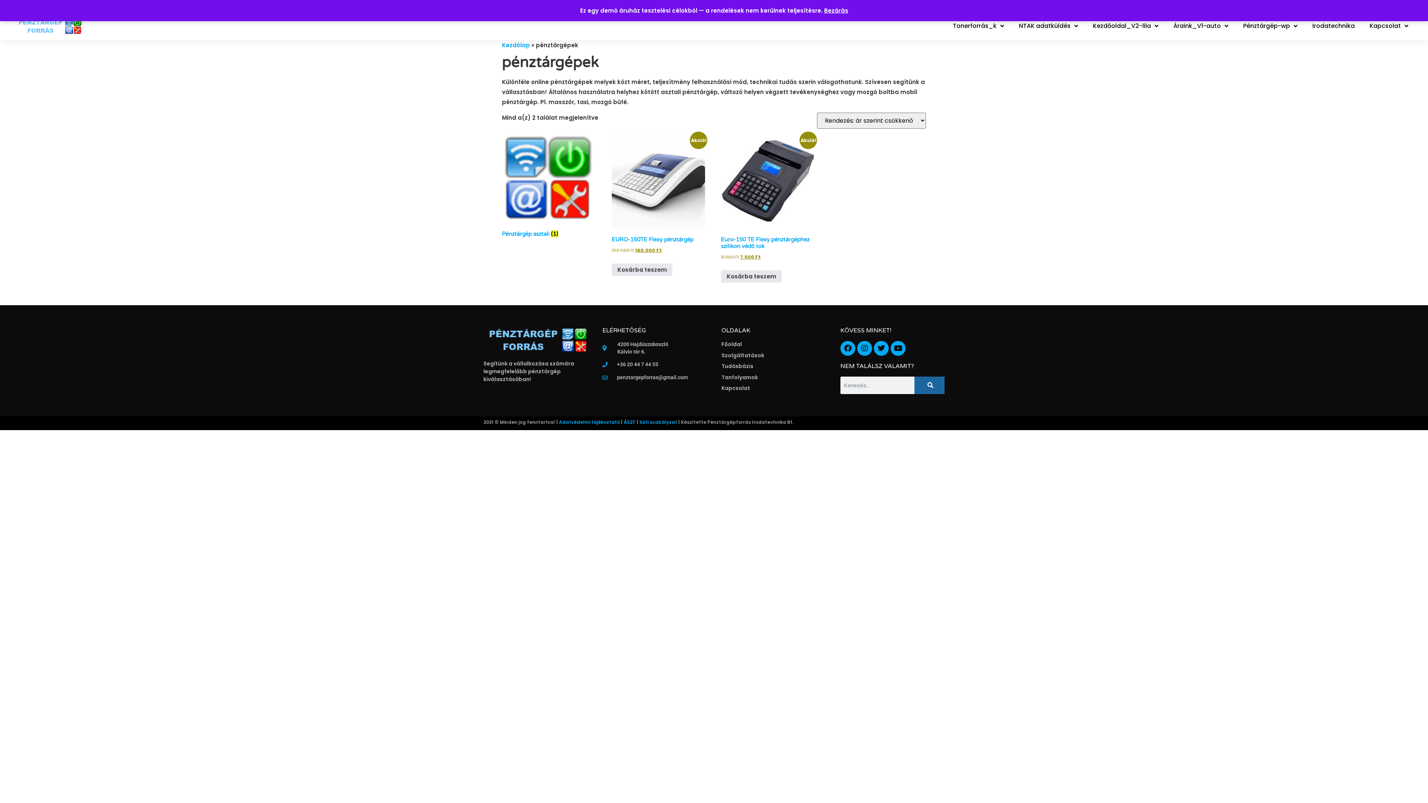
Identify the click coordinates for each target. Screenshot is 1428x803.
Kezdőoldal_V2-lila (1122, 26)
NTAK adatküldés (1045, 26)
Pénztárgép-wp (1266, 26)
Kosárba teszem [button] (642, 270)
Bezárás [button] (836, 10)
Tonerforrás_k (975, 26)
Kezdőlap (516, 45)
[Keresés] (929, 385)
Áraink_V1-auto (1197, 26)
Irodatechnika (1333, 26)
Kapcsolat (1385, 26)
